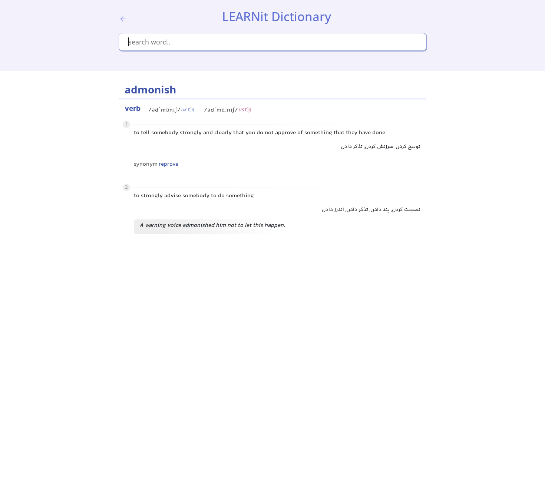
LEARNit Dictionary (276, 16)
